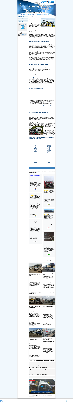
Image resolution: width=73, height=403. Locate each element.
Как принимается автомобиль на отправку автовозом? (38, 367)
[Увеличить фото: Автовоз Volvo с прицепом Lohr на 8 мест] (35, 272)
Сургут (35, 145)
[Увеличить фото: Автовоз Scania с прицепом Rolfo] (48, 336)
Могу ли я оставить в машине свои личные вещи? (38, 369)
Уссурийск (48, 151)
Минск (49, 162)
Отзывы (36, 14)
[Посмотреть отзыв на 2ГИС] (35, 241)
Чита (35, 150)
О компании (27, 14)
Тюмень (49, 144)
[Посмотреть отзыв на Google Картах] (35, 189)
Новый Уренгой (49, 145)
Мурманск (48, 152)
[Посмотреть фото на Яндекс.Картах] (49, 211)
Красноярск (49, 148)
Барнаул (49, 147)
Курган (35, 144)
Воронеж (48, 153)
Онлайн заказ (41, 14)
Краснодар (48, 154)
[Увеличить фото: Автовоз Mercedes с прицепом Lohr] (48, 304)
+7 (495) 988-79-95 (24, 34)
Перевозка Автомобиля (21, 16)
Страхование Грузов (20, 21)
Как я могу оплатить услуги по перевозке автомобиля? (38, 374)
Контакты (47, 14)
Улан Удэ (49, 149)
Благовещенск (49, 150)
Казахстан (48, 161)
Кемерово (35, 148)
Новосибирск (49, 146)
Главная (22, 14)
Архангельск (35, 153)
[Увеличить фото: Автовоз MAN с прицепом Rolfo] (35, 304)
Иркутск (35, 149)
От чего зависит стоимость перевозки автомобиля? (38, 376)
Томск (35, 147)
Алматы (35, 162)
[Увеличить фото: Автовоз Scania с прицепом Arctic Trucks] (48, 271)
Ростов (35, 154)
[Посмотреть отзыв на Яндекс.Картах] (49, 228)
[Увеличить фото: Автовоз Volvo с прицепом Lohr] (35, 337)
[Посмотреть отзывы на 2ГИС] (49, 182)
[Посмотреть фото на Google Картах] (35, 175)
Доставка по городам (20, 18)
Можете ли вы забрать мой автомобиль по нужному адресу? (39, 362)
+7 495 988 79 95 (70, 400)
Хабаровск (35, 151)
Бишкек (35, 161)
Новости (32, 14)
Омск (35, 146)
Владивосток (35, 152)
